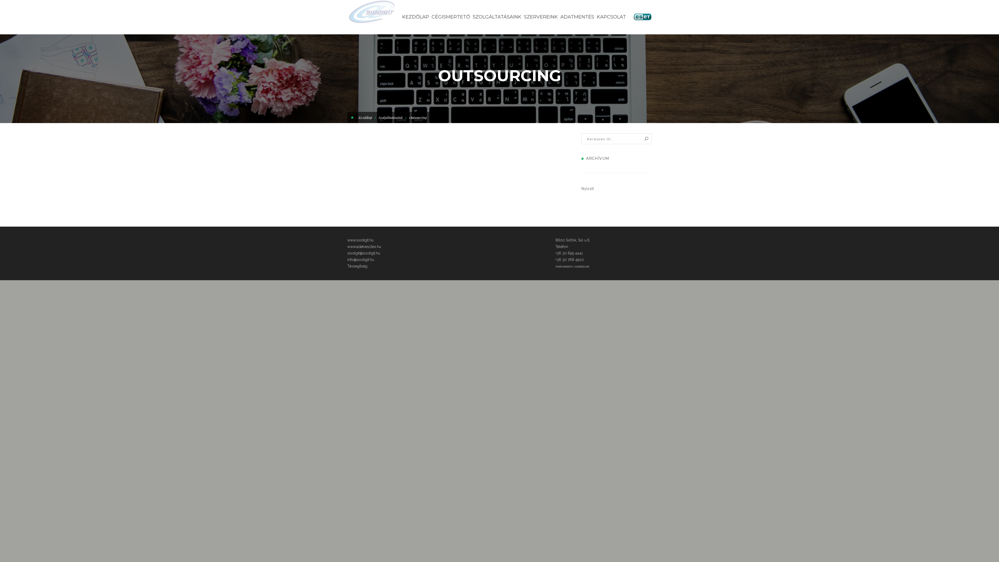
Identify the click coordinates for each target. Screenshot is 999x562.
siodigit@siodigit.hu (363, 253)
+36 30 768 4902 (569, 260)
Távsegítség (357, 266)
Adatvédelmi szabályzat (572, 266)
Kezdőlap (365, 117)
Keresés (646, 138)
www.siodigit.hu (360, 240)
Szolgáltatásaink (391, 117)
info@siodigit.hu (360, 260)
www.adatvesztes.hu (364, 247)
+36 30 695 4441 (569, 253)
